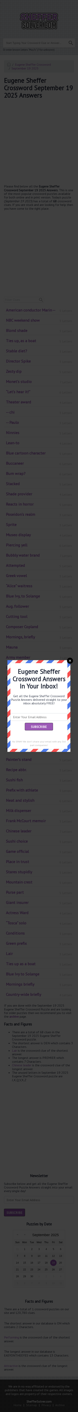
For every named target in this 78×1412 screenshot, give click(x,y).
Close (70, 661)
